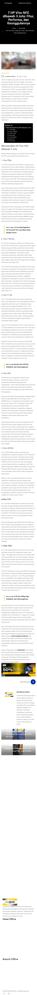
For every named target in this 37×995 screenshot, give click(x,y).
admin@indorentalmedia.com (14, 953)
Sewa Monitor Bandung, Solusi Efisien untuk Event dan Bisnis (18, 818)
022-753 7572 (9, 946)
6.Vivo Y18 (11, 139)
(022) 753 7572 (9, 950)
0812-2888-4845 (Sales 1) (13, 930)
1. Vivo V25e (12, 129)
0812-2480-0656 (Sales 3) (13, 937)
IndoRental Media (10, 76)
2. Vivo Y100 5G (13, 131)
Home (14, 28)
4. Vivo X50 (12, 135)
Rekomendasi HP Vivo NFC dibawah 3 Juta (18, 127)
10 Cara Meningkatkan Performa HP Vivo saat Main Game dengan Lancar (18, 230)
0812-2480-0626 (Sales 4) (13, 941)
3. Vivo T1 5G (12, 133)
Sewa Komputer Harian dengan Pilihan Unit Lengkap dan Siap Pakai (19, 809)
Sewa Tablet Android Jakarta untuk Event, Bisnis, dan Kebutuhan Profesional (17, 788)
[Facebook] (4, 993)
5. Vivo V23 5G (13, 137)
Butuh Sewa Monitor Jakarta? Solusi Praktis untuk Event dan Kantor (18, 827)
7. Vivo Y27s (12, 141)
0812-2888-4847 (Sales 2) (13, 934)
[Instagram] (8, 993)
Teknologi (22, 28)
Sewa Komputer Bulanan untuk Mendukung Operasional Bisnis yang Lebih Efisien (18, 800)
